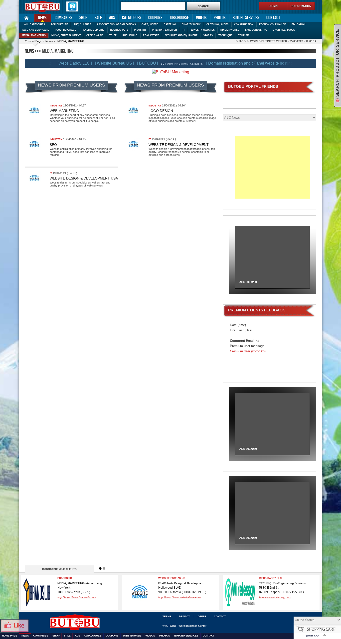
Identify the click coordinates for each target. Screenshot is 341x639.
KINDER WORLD (229, 30)
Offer (202, 616)
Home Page (26, 18)
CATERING (170, 24)
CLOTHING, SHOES (217, 24)
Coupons (155, 18)
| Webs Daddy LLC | (66, 63)
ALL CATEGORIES (34, 24)
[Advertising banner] (272, 257)
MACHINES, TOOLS (284, 30)
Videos (201, 18)
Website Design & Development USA (84, 178)
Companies (63, 18)
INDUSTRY (140, 30)
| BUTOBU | (140, 63)
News (40, 17)
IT (184, 30)
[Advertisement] (272, 167)
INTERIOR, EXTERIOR (164, 30)
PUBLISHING (130, 35)
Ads (112, 18)
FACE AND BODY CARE (35, 30)
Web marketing (64, 111)
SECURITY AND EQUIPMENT (181, 35)
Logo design (161, 111)
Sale (98, 18)
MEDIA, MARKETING (34, 35)
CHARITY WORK (191, 24)
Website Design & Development (179, 145)
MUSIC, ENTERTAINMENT (66, 35)
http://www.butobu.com (95, 600)
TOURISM (243, 35)
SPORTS (208, 35)
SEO (53, 145)
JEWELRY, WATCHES (203, 30)
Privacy (184, 616)
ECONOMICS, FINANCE (272, 24)
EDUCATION (299, 24)
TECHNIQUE (225, 35)
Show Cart (313, 635)
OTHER (113, 35)
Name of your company (299, 578)
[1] (100, 568)
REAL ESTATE (151, 35)
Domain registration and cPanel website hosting (105, 579)
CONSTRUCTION (243, 24)
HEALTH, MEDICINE (93, 30)
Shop (83, 18)
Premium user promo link (248, 351)
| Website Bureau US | (107, 63)
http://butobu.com (192, 597)
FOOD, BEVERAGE (65, 30)
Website (288, 597)
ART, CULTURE (82, 24)
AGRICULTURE (59, 24)
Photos (219, 18)
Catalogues (131, 18)
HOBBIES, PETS (119, 30)
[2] (104, 568)
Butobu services (246, 18)
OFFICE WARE (94, 35)
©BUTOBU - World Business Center (184, 625)
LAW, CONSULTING (256, 30)
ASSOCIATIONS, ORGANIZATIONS (116, 24)
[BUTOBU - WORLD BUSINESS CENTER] (104, 621)
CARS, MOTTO (150, 24)
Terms (167, 616)
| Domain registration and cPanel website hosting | (243, 63)
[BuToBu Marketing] (170, 72)
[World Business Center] (42, 6)
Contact (273, 18)
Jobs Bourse (179, 18)
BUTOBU (187, 578)
